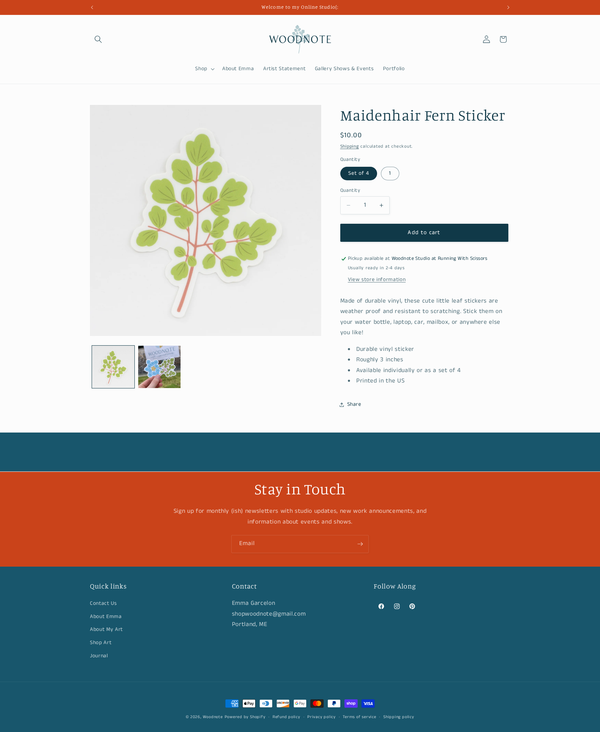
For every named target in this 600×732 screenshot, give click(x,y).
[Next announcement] (508, 7)
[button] (98, 39)
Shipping (349, 146)
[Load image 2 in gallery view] (159, 367)
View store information (377, 279)
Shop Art (100, 643)
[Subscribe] (360, 544)
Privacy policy (321, 717)
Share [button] (354, 404)
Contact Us (103, 604)
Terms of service (359, 717)
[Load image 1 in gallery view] (113, 367)
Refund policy (286, 717)
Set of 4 (358, 173)
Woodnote (213, 717)
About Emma (106, 616)
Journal (99, 656)
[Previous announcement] (92, 7)
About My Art (106, 630)
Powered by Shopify (245, 717)
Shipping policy (398, 717)
